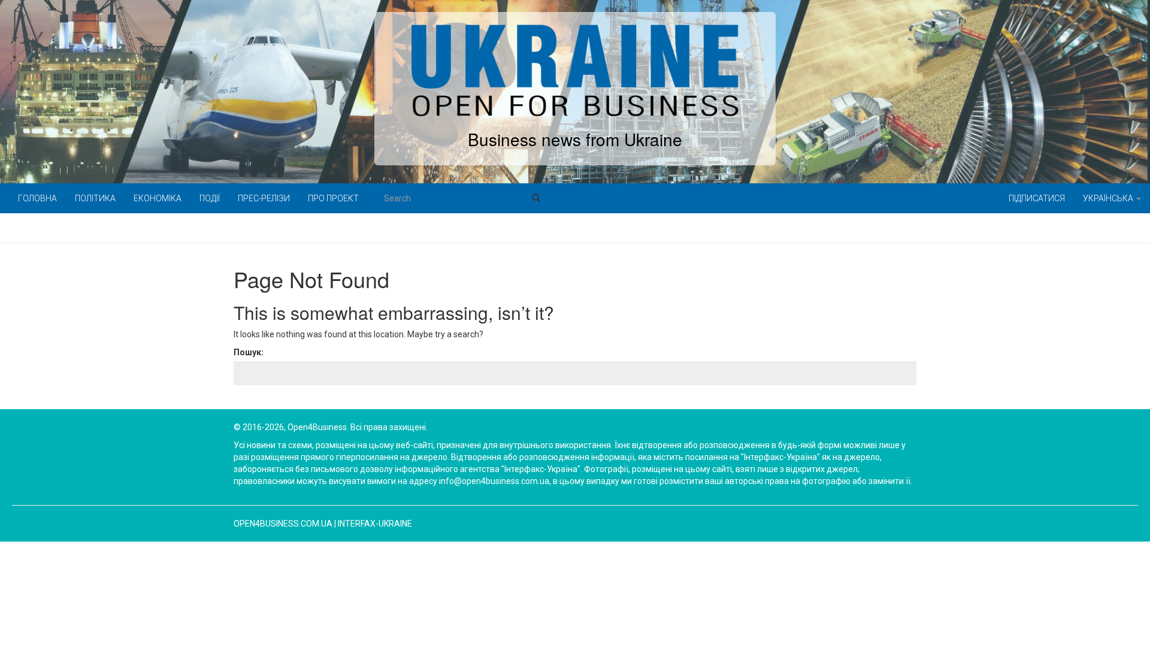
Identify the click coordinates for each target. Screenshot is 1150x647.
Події (209, 198)
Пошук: (249, 352)
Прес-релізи (264, 198)
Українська (1109, 198)
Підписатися (1037, 198)
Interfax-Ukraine (375, 523)
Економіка (157, 198)
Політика (95, 198)
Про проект (333, 198)
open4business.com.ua (283, 523)
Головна (37, 198)
